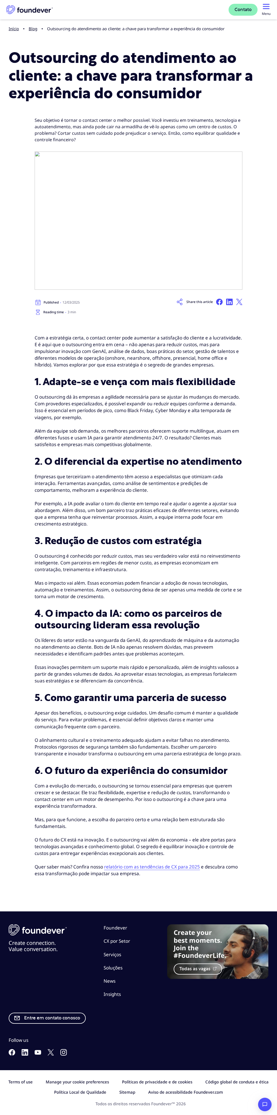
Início (14, 28)
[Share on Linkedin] (229, 302)
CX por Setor (117, 941)
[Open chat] (265, 1104)
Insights (112, 994)
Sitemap (127, 1092)
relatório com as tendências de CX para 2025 (152, 867)
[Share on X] (239, 302)
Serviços (112, 954)
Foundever (115, 928)
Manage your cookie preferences (77, 1081)
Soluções (113, 968)
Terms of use (20, 1081)
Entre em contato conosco (52, 1018)
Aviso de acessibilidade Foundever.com (185, 1092)
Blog (33, 28)
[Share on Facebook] (219, 302)
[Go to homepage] (29, 9)
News (110, 981)
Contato (243, 10)
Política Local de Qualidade (80, 1092)
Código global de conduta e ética (237, 1081)
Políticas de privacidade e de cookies (157, 1081)
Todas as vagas (195, 969)
